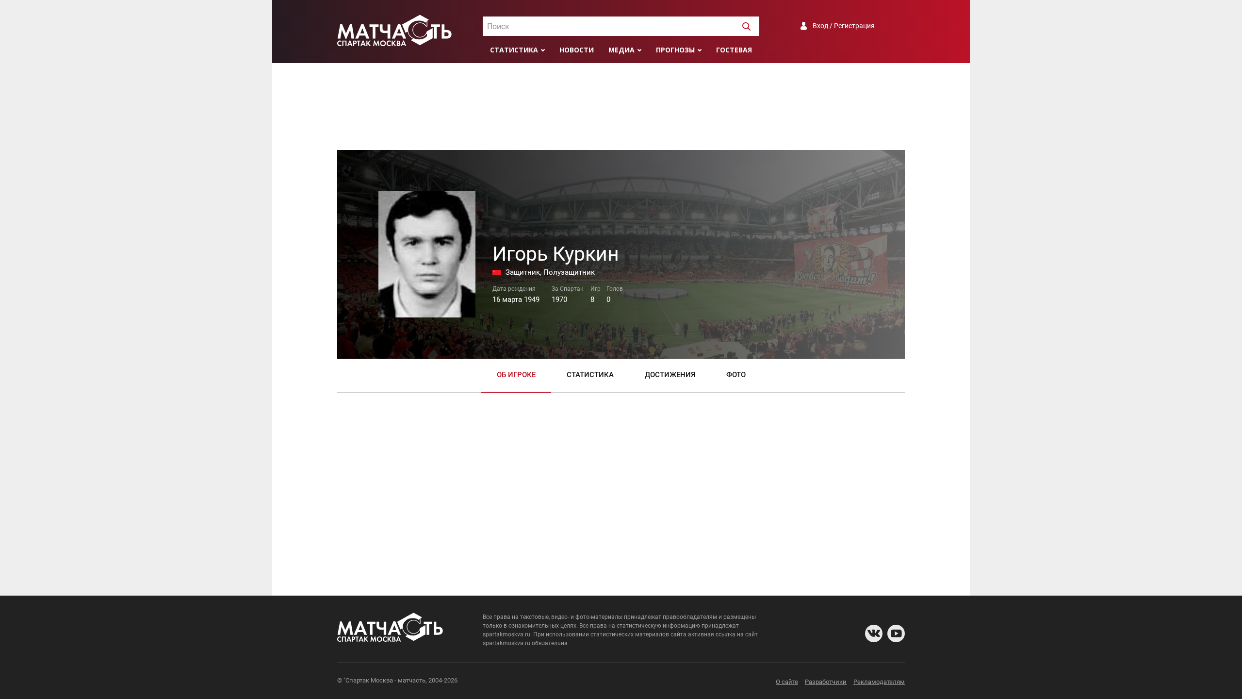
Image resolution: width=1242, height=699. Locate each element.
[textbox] (621, 26)
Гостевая (734, 49)
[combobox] (621, 26)
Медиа (621, 49)
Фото (736, 374)
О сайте (787, 681)
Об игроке (516, 374)
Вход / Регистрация (844, 26)
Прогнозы (675, 49)
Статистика (514, 49)
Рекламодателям (879, 681)
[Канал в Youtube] (896, 633)
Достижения (670, 374)
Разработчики (826, 681)
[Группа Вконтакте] (873, 633)
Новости (576, 49)
